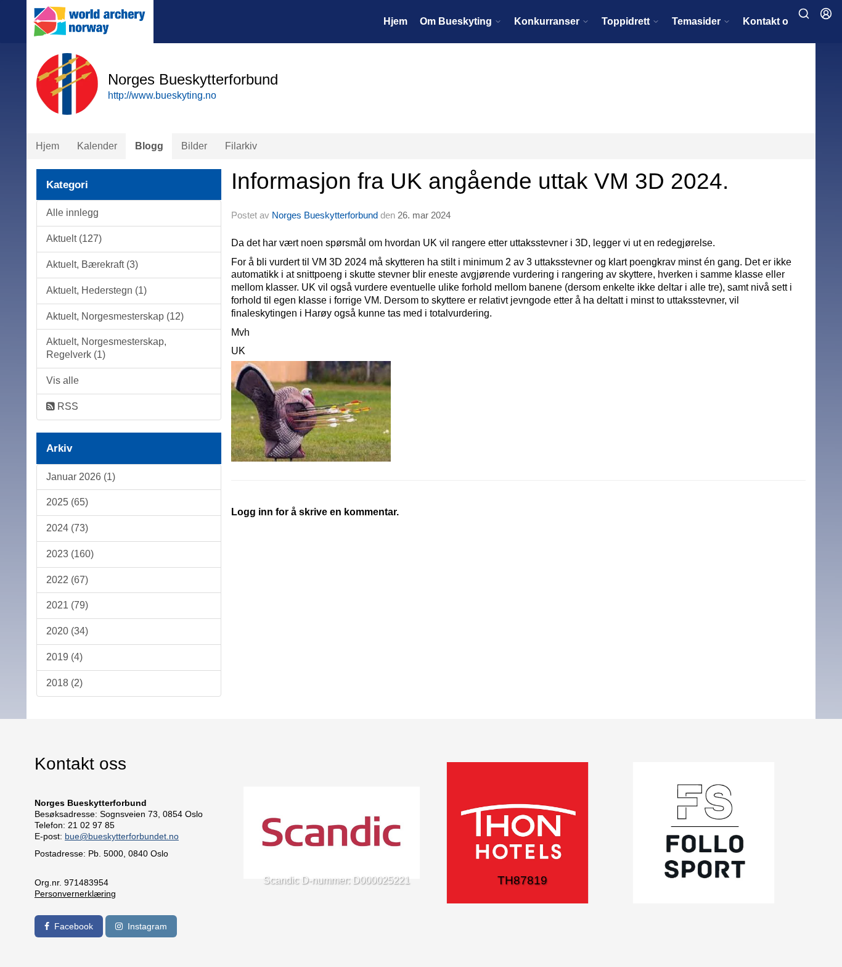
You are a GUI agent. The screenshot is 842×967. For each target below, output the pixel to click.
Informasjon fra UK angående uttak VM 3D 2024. (480, 181)
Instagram (147, 926)
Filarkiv (241, 146)
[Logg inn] (826, 13)
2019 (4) (64, 657)
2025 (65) (67, 502)
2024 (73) (67, 528)
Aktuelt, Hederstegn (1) (96, 290)
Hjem (395, 21)
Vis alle (62, 380)
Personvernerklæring (75, 894)
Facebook (73, 926)
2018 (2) (64, 683)
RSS (66, 406)
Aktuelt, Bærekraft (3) (92, 264)
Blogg (149, 146)
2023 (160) (70, 554)
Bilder (194, 146)
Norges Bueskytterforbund (325, 215)
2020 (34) (67, 631)
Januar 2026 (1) (80, 476)
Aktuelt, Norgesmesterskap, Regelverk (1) (106, 348)
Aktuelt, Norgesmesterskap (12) (115, 316)
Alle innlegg (72, 212)
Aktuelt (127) (74, 238)
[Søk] (804, 13)
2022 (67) (67, 580)
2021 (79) (67, 605)
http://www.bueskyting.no (162, 95)
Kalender (97, 146)
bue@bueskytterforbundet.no (122, 836)
